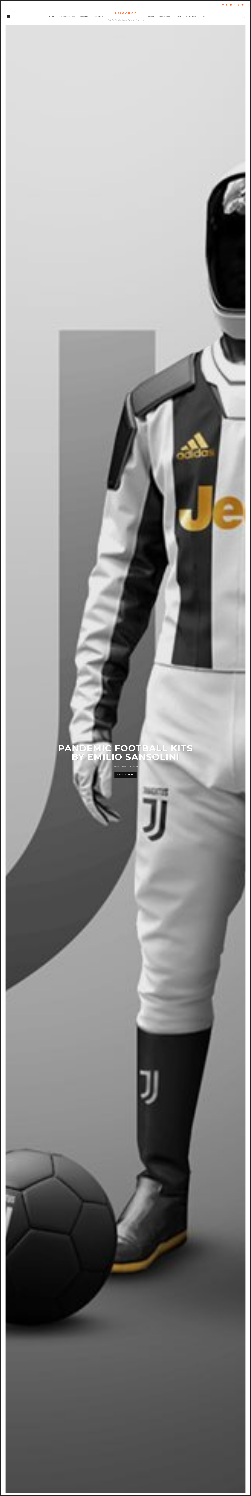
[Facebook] (226, 4)
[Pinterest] (234, 4)
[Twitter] (242, 4)
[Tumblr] (238, 4)
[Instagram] (230, 4)
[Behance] (222, 4)
